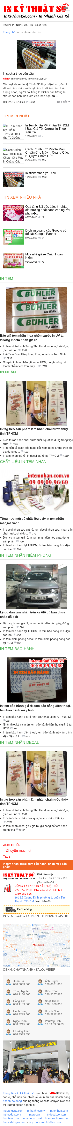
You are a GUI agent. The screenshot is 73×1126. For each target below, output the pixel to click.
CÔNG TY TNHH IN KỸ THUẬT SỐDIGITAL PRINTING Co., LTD (36, 888)
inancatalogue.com (14, 1122)
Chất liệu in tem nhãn (23, 461)
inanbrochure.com (56, 1118)
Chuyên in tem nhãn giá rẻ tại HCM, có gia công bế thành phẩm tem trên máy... (34, 364)
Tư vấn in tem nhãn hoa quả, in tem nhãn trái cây (33, 818)
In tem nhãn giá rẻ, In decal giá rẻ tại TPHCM (31, 455)
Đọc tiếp (62, 101)
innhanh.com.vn (36, 1110)
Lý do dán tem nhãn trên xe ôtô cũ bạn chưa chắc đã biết (32, 614)
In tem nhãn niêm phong (25, 555)
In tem (6, 278)
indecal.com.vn (56, 1114)
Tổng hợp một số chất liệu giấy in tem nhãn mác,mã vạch (32, 521)
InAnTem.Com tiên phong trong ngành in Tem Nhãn (35, 354)
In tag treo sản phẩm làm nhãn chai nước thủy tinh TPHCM (34, 431)
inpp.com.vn (36, 1122)
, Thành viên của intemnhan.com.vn (25, 78)
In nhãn (8, 372)
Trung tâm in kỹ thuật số (18, 1093)
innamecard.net (32, 1118)
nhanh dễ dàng (12, 1101)
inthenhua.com (59, 1110)
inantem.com (11, 1118)
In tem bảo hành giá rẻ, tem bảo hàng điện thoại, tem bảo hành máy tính (35, 708)
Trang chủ (9, 32)
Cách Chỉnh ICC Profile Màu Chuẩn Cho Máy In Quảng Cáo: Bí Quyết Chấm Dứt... (47, 153)
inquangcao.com (13, 1110)
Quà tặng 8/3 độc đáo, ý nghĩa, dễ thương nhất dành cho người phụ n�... (47, 210)
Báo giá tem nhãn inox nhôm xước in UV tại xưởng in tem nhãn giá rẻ (32, 338)
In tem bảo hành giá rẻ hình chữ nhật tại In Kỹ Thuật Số (37, 717)
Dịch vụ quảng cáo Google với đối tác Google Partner (46, 232)
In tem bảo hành (17, 649)
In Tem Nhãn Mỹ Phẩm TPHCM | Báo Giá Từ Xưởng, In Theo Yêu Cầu (47, 129)
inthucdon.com (12, 1114)
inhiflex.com (53, 1122)
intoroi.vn (34, 1114)
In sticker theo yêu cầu (18, 73)
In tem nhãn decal (19, 742)
